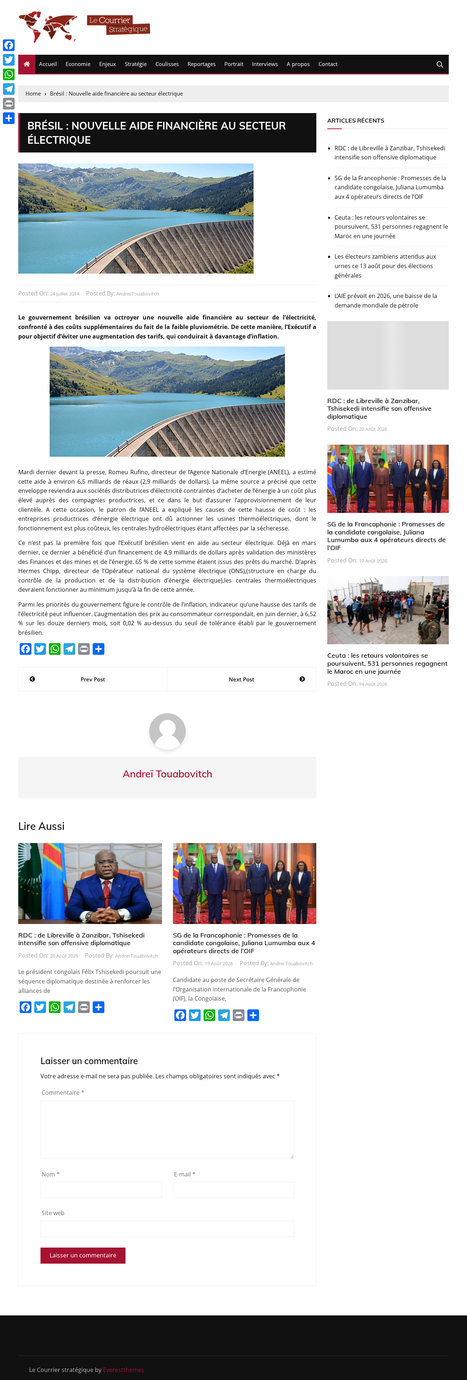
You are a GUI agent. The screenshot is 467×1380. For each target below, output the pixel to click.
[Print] (8, 103)
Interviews (265, 63)
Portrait (233, 63)
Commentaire (63, 1093)
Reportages (202, 63)
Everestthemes (123, 1370)
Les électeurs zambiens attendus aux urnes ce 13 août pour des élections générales (385, 265)
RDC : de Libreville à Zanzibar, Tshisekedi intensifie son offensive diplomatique (81, 939)
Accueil (48, 63)
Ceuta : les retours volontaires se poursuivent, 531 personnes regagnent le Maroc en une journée (391, 226)
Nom (51, 1174)
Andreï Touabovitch (137, 293)
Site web (53, 1213)
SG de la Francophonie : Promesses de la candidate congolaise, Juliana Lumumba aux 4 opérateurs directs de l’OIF (244, 943)
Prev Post (93, 679)
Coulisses (167, 63)
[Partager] (8, 118)
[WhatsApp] (8, 74)
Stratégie (136, 63)
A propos (298, 63)
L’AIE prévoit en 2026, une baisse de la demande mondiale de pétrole (386, 300)
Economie (78, 63)
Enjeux (107, 63)
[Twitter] (8, 60)
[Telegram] (8, 89)
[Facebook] (8, 45)
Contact (328, 63)
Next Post (241, 679)
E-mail (185, 1174)
